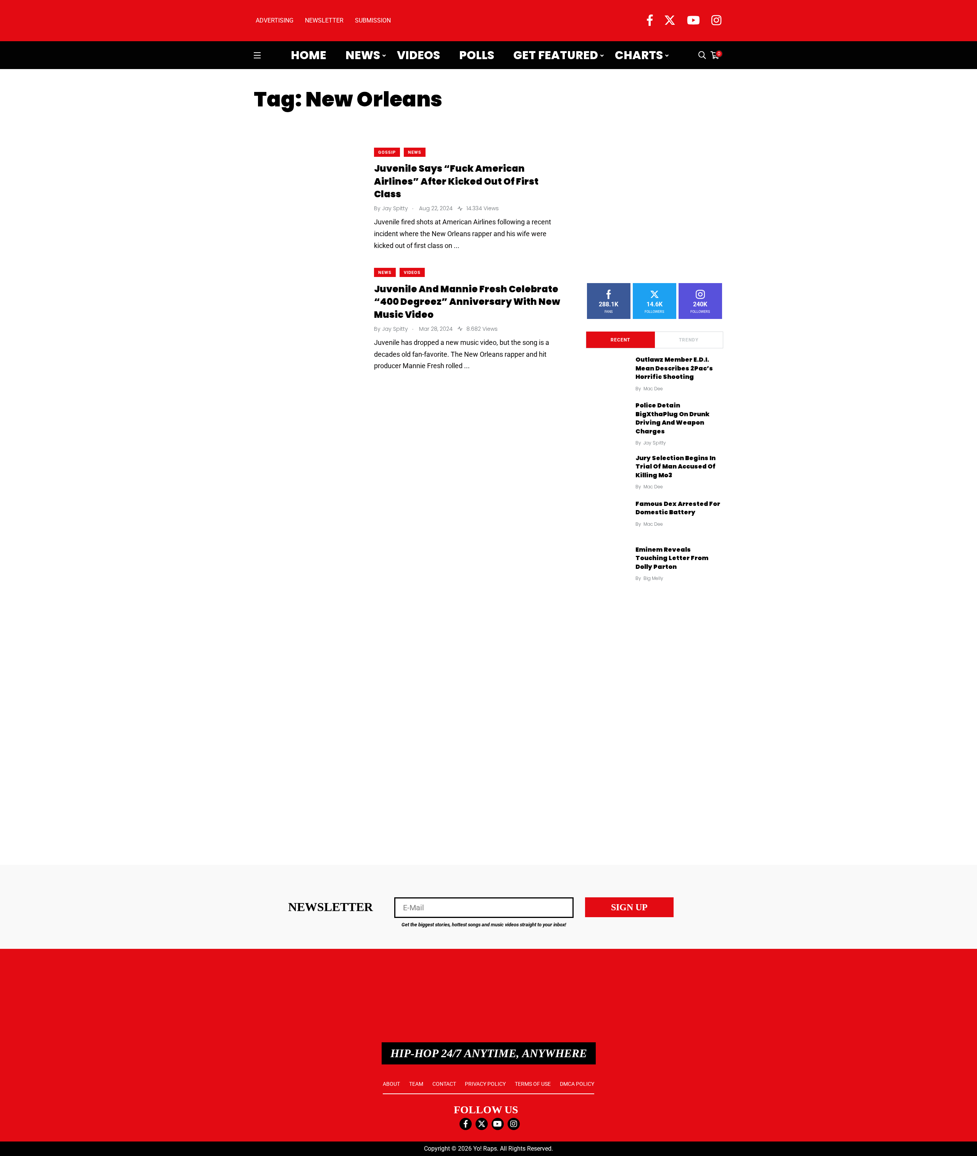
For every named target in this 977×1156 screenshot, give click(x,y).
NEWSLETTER (324, 20)
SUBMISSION (373, 20)
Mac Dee (653, 388)
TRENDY (688, 340)
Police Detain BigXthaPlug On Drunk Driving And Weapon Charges (672, 418)
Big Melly (653, 578)
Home (308, 55)
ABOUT (391, 1084)
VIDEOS (412, 272)
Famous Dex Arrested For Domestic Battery (677, 508)
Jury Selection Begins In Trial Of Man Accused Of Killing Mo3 (675, 467)
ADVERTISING (274, 20)
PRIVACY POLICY (485, 1084)
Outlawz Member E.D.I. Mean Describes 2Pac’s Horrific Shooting (674, 368)
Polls (476, 55)
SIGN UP (629, 907)
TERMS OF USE (533, 1084)
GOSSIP (387, 152)
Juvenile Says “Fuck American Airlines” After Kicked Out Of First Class (456, 182)
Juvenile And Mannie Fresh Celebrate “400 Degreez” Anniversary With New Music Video (467, 302)
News (362, 55)
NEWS (414, 152)
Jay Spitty (654, 443)
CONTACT (444, 1084)
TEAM (416, 1084)
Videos (418, 55)
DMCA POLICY (577, 1084)
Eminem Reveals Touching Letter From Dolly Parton (671, 558)
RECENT (620, 340)
